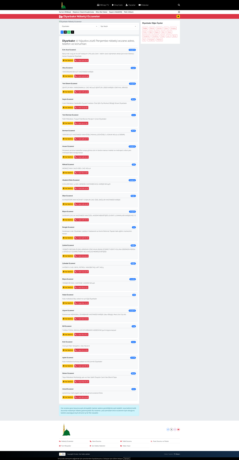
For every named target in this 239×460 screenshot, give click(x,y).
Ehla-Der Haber (101, 12)
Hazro (169, 32)
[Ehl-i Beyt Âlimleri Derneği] (63, 5)
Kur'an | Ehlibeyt (65, 12)
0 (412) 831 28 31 (82, 334)
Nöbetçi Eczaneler (67, 441)
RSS (63, 454)
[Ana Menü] (179, 12)
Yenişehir (151, 40)
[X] (171, 429)
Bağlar (145, 28)
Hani (163, 32)
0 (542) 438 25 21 (82, 157)
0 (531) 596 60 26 (82, 238)
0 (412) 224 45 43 (82, 256)
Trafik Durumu (127, 441)
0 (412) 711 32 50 (82, 107)
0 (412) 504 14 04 (82, 319)
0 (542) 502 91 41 (82, 60)
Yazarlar (131, 5)
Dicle (144, 32)
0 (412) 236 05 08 (82, 204)
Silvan (174, 36)
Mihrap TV (104, 5)
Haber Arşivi (126, 446)
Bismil (152, 28)
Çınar (166, 28)
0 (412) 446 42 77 (82, 139)
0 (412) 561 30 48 (82, 397)
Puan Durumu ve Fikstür (161, 441)
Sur (144, 40)
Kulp (162, 36)
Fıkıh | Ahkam (129, 12)
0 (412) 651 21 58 (82, 172)
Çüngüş (173, 28)
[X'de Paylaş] (65, 32)
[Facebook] (168, 429)
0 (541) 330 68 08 (82, 366)
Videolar (145, 5)
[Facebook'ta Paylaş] (62, 32)
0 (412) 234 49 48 (82, 271)
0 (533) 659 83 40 (82, 381)
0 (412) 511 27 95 (82, 123)
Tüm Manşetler (66, 446)
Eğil (150, 32)
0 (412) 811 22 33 (82, 287)
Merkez (159, 40)
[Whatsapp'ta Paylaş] (68, 32)
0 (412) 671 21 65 (82, 350)
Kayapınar (146, 36)
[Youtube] (178, 429)
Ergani (157, 32)
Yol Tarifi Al (69, 60)
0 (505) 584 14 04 (82, 188)
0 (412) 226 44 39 (82, 92)
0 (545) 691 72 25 (82, 303)
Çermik (159, 28)
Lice (168, 36)
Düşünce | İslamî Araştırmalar (83, 12)
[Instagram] (174, 429)
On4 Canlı (118, 5)
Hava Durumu (96, 441)
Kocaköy (155, 36)
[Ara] (179, 5)
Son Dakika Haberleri (98, 446)
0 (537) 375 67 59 (82, 76)
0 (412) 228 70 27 (82, 220)
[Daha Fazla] (72, 32)
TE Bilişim (177, 454)
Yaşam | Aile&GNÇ (115, 12)
